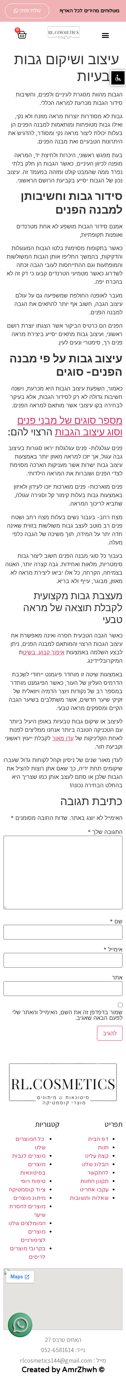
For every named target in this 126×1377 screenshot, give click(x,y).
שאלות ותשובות (89, 1198)
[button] (27, 11)
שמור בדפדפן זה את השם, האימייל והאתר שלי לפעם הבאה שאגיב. (67, 1015)
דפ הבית (98, 1139)
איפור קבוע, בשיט (43, 652)
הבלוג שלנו (95, 1164)
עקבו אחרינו (94, 1189)
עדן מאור (63, 738)
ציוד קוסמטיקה (27, 1189)
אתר (117, 977)
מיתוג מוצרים (29, 1198)
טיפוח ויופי (33, 1181)
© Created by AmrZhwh (63, 1369)
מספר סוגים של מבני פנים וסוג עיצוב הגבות (69, 426)
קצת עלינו (96, 1155)
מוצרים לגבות (29, 1155)
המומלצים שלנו (27, 1223)
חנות (103, 1147)
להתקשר (97, 1172)
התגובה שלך (105, 832)
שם (116, 921)
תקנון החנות (94, 1181)
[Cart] (22, 35)
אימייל (113, 949)
